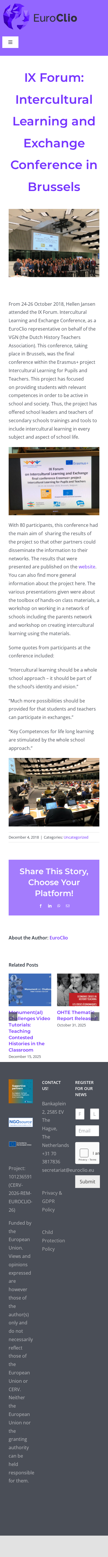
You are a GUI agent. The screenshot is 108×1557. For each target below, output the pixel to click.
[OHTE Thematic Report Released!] (78, 977)
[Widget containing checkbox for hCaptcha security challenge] (87, 1153)
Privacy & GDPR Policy (52, 1201)
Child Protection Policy (53, 1240)
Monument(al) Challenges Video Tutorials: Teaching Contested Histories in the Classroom (29, 1031)
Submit (87, 1181)
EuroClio (59, 938)
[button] (13, 1016)
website (87, 567)
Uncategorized (76, 837)
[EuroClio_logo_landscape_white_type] (40, 4)
